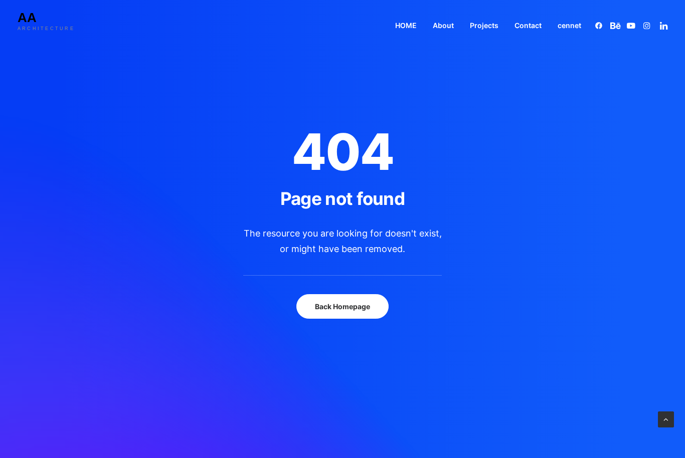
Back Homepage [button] (342, 306)
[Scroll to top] (666, 418)
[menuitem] (406, 25)
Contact (528, 25)
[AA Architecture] (54, 25)
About (443, 25)
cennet (569, 25)
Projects (484, 25)
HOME (406, 25)
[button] (600, 25)
